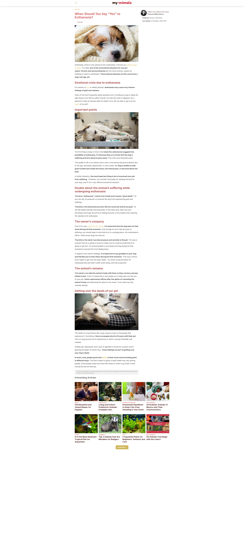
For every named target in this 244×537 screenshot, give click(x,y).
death (77, 104)
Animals (77, 9)
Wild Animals (150, 402)
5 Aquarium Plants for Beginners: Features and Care (133, 439)
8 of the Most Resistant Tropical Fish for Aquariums (86, 439)
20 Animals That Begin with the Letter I (156, 438)
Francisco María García (155, 14)
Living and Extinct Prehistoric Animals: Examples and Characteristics (108, 407)
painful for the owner (95, 226)
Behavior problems (128, 402)
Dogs (76, 402)
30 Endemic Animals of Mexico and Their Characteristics (157, 407)
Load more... (122, 447)
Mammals (102, 434)
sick (87, 87)
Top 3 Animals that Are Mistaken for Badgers (109, 438)
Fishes (77, 434)
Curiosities (102, 402)
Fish (123, 434)
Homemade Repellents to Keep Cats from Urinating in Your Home (133, 407)
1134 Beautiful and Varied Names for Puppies (83, 407)
